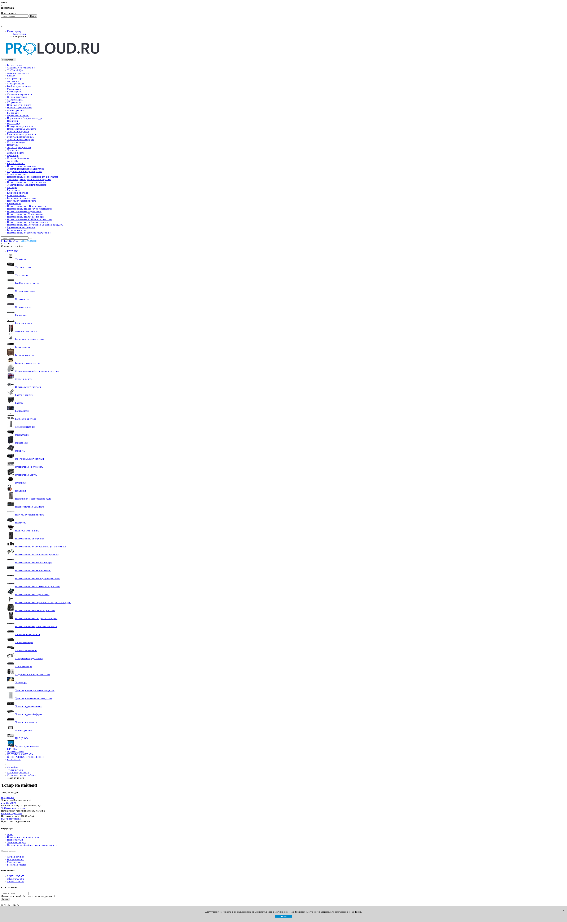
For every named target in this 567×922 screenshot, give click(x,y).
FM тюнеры (13, 113)
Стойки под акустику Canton (21, 775)
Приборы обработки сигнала (21, 200)
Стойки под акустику (18, 772)
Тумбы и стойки (15, 770)
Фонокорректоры (16, 110)
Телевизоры (13, 150)
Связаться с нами (15, 881)
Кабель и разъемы (16, 163)
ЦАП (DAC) (13, 123)
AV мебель (12, 161)
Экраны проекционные (19, 147)
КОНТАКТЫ (14, 759)
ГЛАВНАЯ (12, 749)
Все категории (14, 65)
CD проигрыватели (17, 97)
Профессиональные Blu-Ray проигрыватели (29, 208)
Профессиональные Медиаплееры (24, 211)
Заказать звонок (29, 241)
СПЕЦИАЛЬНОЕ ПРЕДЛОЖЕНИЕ (25, 757)
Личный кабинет (15, 856)
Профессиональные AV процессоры (25, 214)
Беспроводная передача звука (21, 198)
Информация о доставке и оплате (24, 837)
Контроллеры (14, 203)
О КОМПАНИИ (15, 751)
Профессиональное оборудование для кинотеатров (32, 177)
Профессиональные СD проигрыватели (27, 206)
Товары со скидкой (16, 842)
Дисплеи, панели (15, 153)
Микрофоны (13, 190)
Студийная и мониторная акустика (24, 171)
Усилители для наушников (20, 137)
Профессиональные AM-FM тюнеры (25, 216)
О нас (10, 834)
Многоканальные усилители (21, 134)
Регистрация (19, 34)
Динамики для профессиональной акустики (29, 179)
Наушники (12, 121)
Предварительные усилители (21, 129)
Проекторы (12, 145)
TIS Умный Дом (15, 70)
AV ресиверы (14, 81)
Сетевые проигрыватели (19, 94)
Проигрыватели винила (19, 105)
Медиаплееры (14, 89)
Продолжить (7, 797)
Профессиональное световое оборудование (28, 232)
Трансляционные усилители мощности (27, 185)
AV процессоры (15, 78)
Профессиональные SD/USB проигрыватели (29, 219)
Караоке (11, 75)
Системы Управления (18, 158)
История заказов (15, 859)
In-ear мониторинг (16, 195)
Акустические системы (19, 73)
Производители (15, 839)
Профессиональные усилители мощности (28, 182)
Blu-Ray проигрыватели (19, 86)
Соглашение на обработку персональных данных (32, 845)
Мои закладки (14, 862)
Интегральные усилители (20, 126)
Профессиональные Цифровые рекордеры (28, 222)
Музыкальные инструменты (21, 227)
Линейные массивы (17, 174)
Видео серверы (14, 91)
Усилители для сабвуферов (20, 139)
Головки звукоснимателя (19, 107)
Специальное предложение (21, 67)
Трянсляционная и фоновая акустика (25, 169)
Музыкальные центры (18, 115)
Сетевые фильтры (16, 142)
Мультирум (12, 155)
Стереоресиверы (15, 83)
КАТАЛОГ (12, 251)
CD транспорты (15, 99)
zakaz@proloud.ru (15, 879)
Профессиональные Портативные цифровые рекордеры (35, 224)
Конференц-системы (17, 192)
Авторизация (19, 36)
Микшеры (12, 187)
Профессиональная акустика (21, 166)
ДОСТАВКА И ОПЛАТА (20, 754)
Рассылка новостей (16, 864)
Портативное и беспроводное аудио (25, 118)
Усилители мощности (18, 131)
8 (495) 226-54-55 (15, 876)
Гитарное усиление (16, 230)
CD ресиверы (14, 102)
